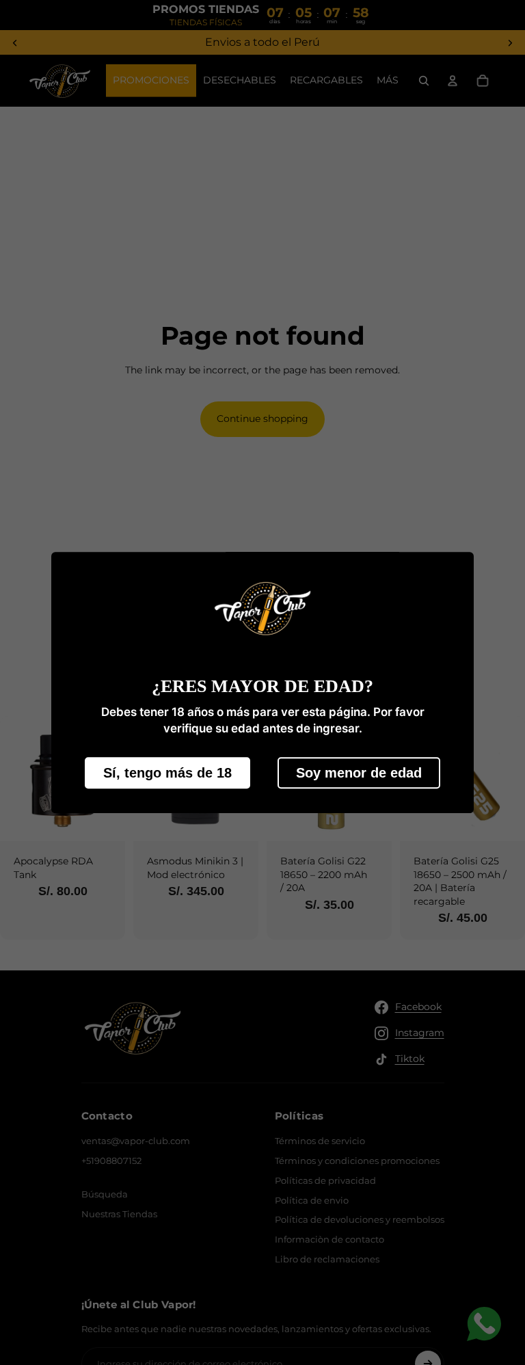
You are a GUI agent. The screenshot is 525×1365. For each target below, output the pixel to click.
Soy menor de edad (359, 772)
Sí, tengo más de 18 (167, 772)
